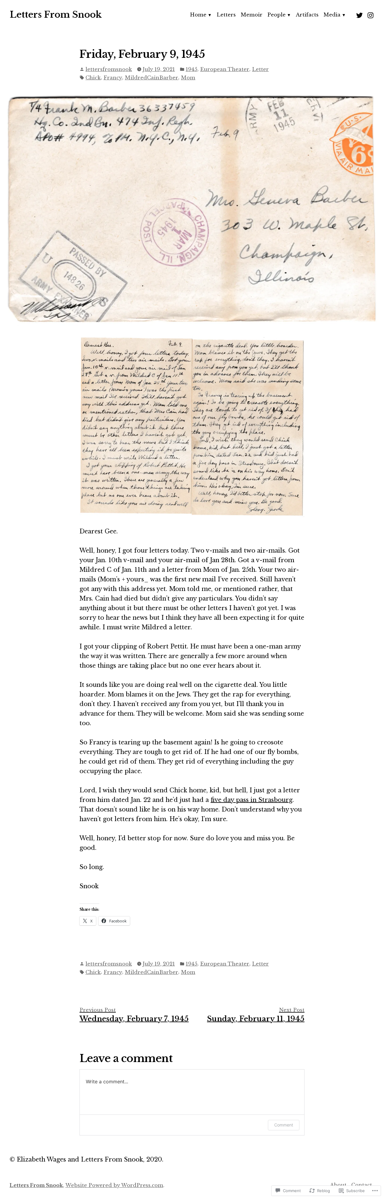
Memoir (251, 15)
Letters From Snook (56, 14)
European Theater (224, 69)
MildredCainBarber (151, 78)
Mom (188, 78)
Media (331, 15)
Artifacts (307, 15)
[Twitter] (360, 14)
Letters (226, 15)
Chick (93, 78)
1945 (191, 69)
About (338, 1185)
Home (198, 15)
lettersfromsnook (109, 69)
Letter (260, 69)
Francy (113, 78)
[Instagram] (369, 14)
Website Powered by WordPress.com (114, 1185)
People (276, 15)
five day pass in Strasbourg (251, 799)
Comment (283, 1124)
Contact (361, 1185)
